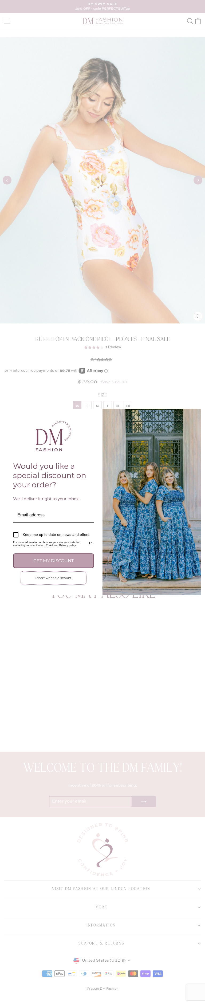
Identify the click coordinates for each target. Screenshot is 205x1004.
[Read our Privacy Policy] (91, 543)
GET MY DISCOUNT (53, 560)
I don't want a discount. (53, 578)
